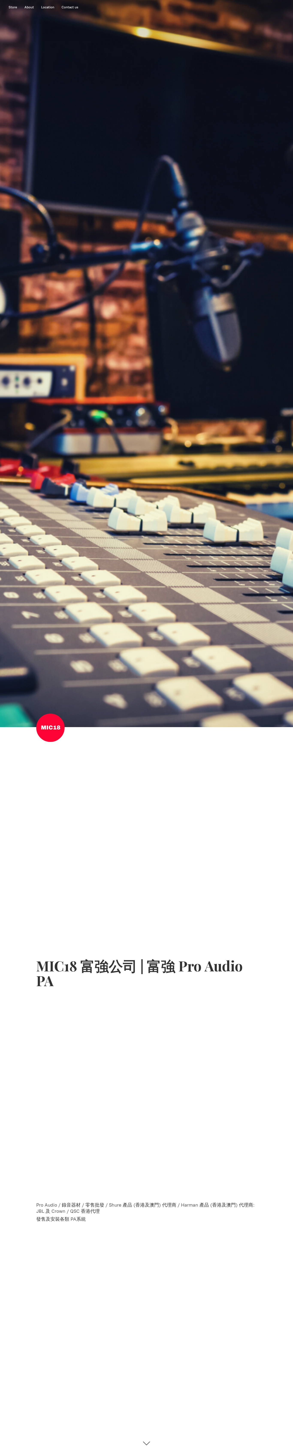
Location (47, 7)
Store (13, 7)
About (29, 7)
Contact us (70, 7)
